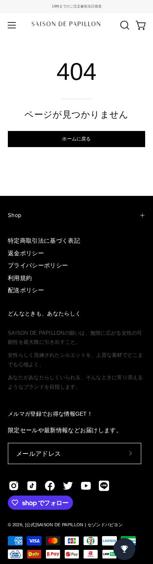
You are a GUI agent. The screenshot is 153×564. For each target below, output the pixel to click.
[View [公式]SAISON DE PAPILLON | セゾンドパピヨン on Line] (104, 486)
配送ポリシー (26, 290)
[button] (123, 25)
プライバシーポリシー (38, 265)
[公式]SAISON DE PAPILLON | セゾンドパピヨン (74, 524)
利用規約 (20, 278)
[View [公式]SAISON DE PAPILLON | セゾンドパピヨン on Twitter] (68, 486)
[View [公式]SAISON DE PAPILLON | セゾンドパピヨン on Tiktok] (32, 486)
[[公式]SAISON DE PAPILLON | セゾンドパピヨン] (76, 25)
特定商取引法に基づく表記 (44, 240)
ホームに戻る (76, 139)
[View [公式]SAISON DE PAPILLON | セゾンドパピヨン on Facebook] (50, 486)
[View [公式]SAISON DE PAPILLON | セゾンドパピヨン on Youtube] (86, 486)
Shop (14, 215)
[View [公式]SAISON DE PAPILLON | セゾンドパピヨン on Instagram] (14, 486)
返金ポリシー (26, 253)
